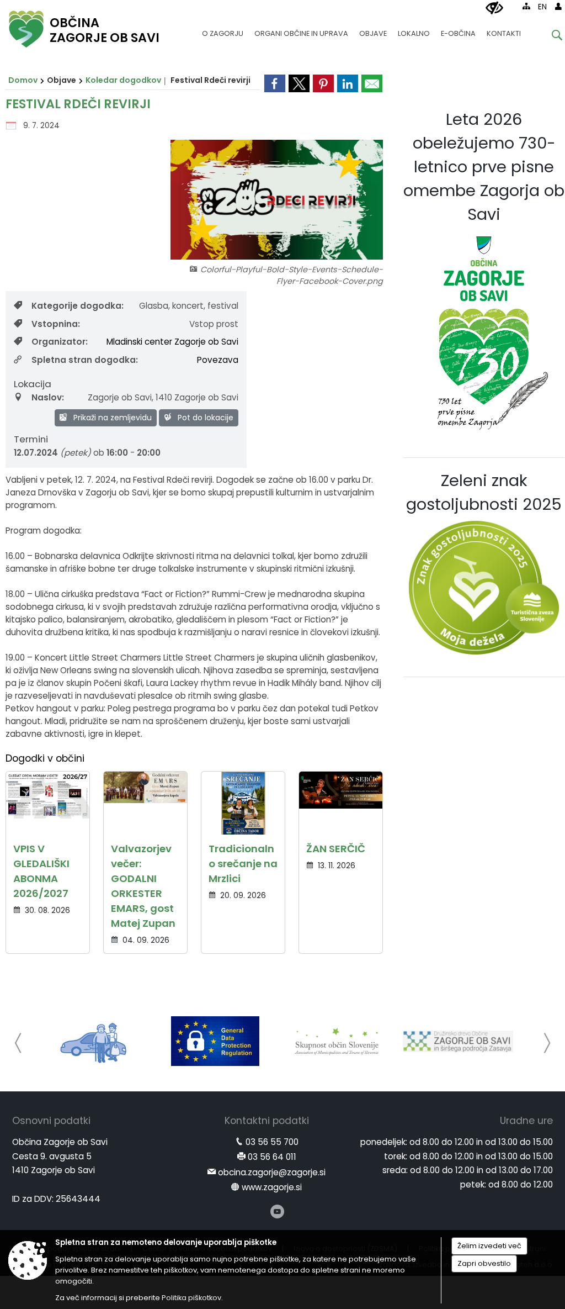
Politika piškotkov (191, 1297)
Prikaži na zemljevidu (111, 417)
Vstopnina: (55, 324)
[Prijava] (558, 6)
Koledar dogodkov (123, 80)
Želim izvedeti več (489, 1246)
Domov (23, 80)
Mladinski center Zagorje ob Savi (172, 341)
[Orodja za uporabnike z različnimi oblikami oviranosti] (494, 8)
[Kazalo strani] (526, 6)
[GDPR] (215, 1041)
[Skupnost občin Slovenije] (337, 1041)
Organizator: (59, 341)
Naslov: (47, 397)
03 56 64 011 (272, 1157)
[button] (18, 1043)
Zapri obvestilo (484, 1263)
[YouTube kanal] (277, 1211)
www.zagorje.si (272, 1187)
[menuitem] (222, 28)
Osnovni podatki (51, 1120)
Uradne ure (526, 1120)
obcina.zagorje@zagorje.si (272, 1172)
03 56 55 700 (272, 1142)
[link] (275, 83)
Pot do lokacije (204, 417)
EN (542, 7)
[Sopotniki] (94, 1041)
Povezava (217, 360)
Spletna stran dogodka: (84, 360)
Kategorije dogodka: (77, 306)
